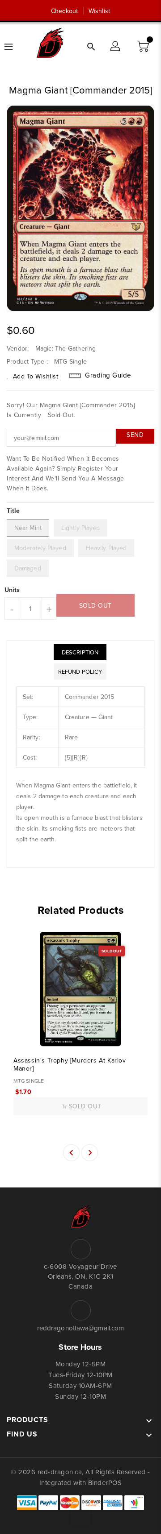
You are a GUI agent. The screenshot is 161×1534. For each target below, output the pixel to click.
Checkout (64, 10)
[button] (144, 46)
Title (13, 510)
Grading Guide (108, 375)
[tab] (80, 652)
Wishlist (99, 10)
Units (12, 590)
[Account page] (116, 47)
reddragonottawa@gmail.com (80, 1328)
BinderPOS (105, 1482)
